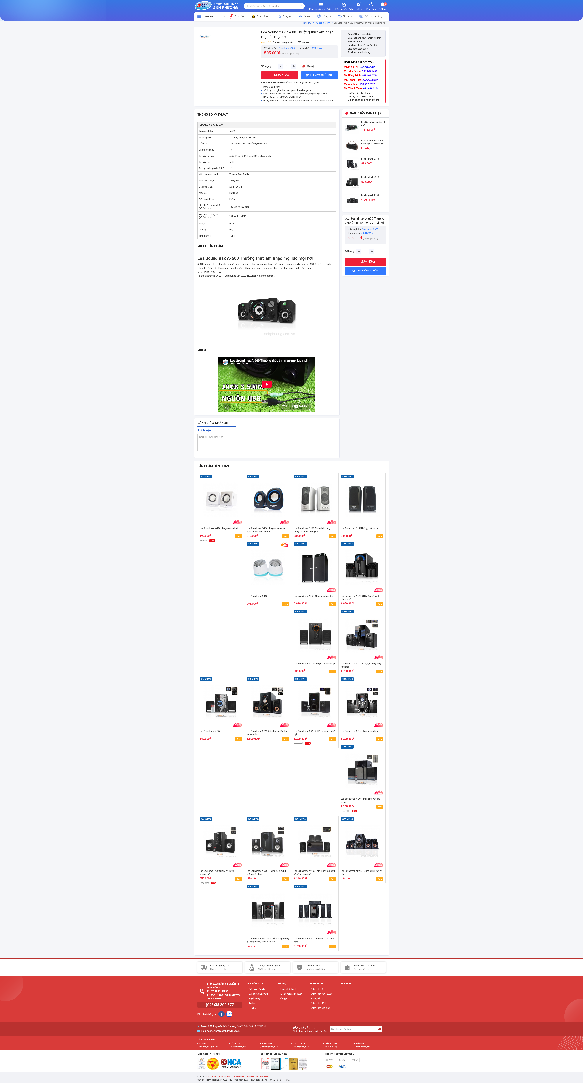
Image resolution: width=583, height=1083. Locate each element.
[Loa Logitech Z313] (352, 164)
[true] (379, 1029)
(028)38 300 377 (220, 1005)
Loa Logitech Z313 (370, 159)
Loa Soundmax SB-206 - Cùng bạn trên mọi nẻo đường (373, 143)
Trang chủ (306, 23)
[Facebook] (221, 1014)
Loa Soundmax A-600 (272, 82)
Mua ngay (221, 539)
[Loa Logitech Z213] (352, 182)
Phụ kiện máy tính (322, 23)
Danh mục (208, 16)
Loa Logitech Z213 (370, 177)
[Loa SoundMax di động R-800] (352, 127)
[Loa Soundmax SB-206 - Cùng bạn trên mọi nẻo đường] (352, 145)
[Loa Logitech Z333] (352, 200)
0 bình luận (204, 430)
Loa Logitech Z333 (370, 195)
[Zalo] (229, 1014)
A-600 (200, 264)
